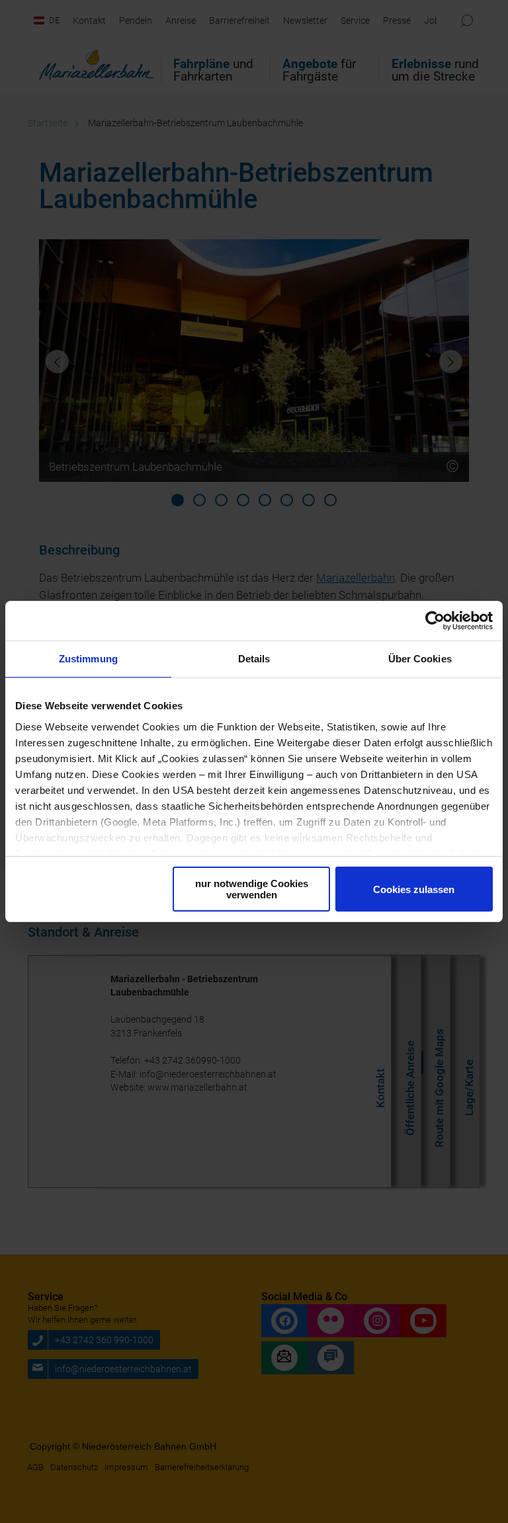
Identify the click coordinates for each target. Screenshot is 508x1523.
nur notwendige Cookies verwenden (251, 889)
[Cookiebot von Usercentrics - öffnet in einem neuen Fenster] (435, 621)
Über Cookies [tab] (420, 658)
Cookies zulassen (413, 889)
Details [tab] (254, 658)
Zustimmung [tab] (88, 658)
